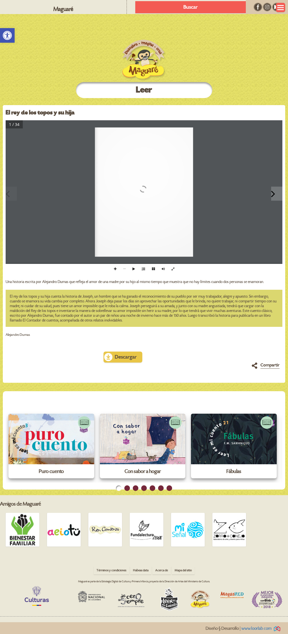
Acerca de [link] (161, 570)
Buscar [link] (190, 7)
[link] (7, 35)
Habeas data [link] (140, 570)
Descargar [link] (126, 357)
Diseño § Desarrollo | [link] (239, 628)
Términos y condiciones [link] (111, 570)
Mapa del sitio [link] (183, 570)
